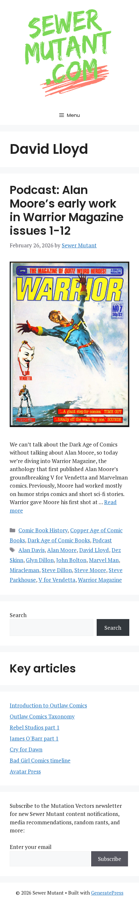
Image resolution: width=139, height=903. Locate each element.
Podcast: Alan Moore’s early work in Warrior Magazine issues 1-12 (66, 210)
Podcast (102, 540)
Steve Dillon (57, 570)
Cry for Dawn (26, 749)
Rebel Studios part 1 (34, 727)
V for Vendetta (56, 579)
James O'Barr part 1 (34, 738)
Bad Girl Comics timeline (40, 760)
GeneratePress (107, 892)
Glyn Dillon (40, 560)
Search (18, 615)
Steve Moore (90, 570)
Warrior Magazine (100, 579)
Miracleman (24, 570)
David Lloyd (94, 550)
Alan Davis (31, 550)
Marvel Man (104, 560)
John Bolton (71, 560)
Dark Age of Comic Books (58, 540)
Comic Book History (43, 530)
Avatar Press (25, 771)
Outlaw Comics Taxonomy (42, 716)
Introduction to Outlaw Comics (48, 705)
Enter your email (30, 847)
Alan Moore (62, 550)
